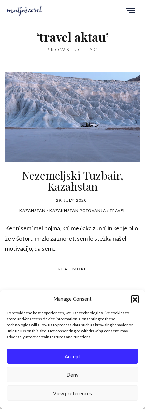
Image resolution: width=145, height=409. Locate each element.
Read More (72, 268)
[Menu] (130, 11)
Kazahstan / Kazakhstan (49, 210)
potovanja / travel (103, 210)
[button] (135, 298)
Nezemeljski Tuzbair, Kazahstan (72, 180)
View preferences (72, 393)
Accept (72, 356)
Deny (72, 375)
